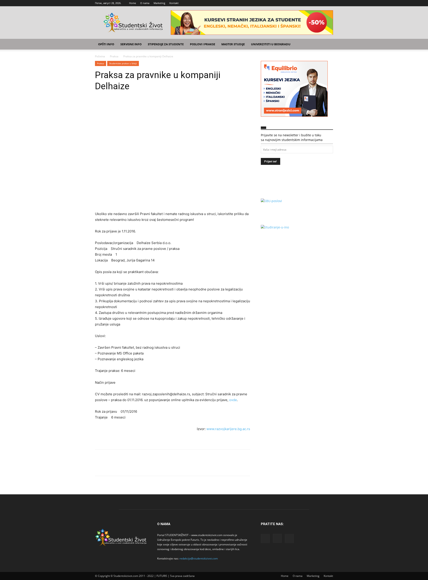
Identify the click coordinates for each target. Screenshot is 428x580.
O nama (144, 3)
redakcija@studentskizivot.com (198, 558)
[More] (140, 105)
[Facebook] (315, 3)
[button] (327, 44)
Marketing (159, 3)
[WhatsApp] (130, 105)
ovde (233, 400)
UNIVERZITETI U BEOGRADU (270, 44)
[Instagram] (322, 3)
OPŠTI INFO (106, 44)
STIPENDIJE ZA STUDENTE (166, 44)
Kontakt (174, 3)
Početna (100, 56)
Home (132, 3)
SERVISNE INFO (131, 44)
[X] (329, 3)
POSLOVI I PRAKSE (202, 44)
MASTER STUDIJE (233, 44)
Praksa (114, 56)
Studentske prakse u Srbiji (123, 63)
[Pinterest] (119, 105)
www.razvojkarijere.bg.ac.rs (228, 429)
